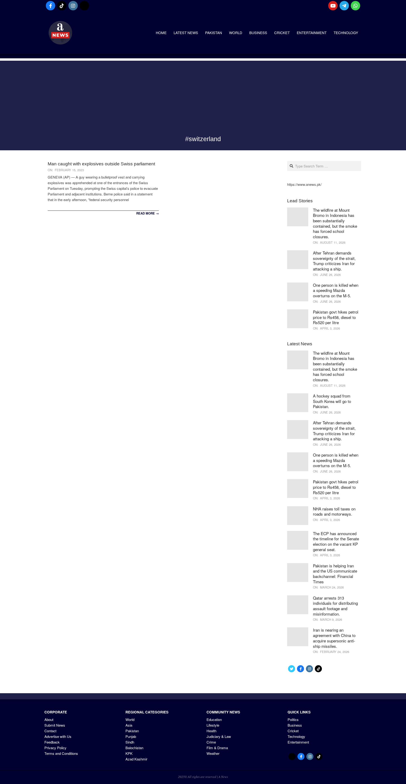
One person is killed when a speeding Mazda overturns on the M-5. (335, 290)
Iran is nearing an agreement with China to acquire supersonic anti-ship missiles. (334, 638)
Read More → (147, 213)
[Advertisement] (203, 94)
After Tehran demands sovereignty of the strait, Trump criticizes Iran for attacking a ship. (334, 261)
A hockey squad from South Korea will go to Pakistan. (332, 401)
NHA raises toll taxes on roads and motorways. (334, 511)
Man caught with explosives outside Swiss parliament (101, 163)
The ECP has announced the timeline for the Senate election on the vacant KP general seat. (336, 541)
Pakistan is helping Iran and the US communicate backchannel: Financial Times (335, 574)
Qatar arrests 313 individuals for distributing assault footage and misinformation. (335, 606)
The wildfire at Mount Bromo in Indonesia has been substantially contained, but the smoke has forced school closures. (335, 223)
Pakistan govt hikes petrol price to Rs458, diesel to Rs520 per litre (335, 317)
